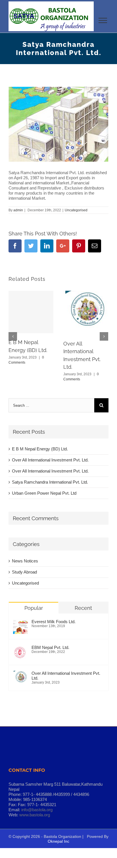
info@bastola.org (37, 809)
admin (18, 210)
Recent (83, 608)
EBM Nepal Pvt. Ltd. (50, 647)
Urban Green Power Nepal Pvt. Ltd (44, 493)
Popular (33, 608)
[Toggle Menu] (103, 20)
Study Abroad (24, 572)
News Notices (25, 560)
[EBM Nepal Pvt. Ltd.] (20, 652)
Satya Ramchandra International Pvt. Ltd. (50, 482)
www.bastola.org (34, 814)
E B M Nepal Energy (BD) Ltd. (40, 448)
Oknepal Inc (58, 841)
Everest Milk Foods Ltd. (54, 621)
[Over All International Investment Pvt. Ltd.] (20, 678)
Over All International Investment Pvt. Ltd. (50, 460)
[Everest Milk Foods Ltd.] (20, 626)
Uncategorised (76, 210)
